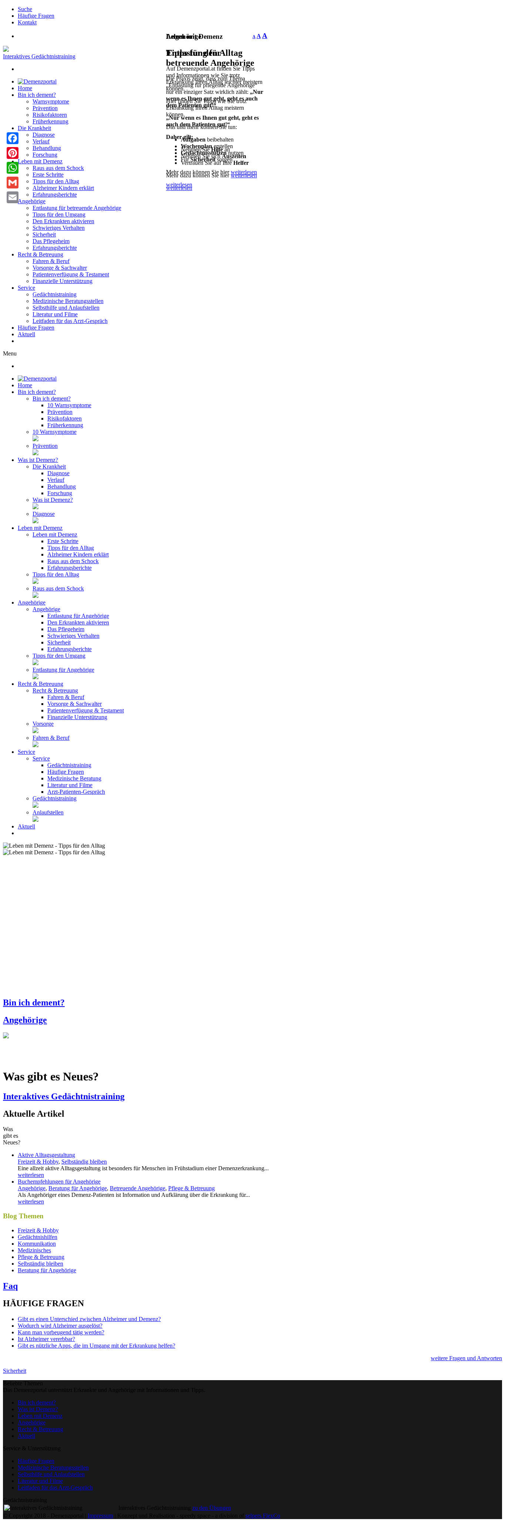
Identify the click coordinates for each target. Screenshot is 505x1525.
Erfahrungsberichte (55, 194)
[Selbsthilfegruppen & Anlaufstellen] (35, 820)
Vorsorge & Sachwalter (60, 268)
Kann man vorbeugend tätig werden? (61, 1332)
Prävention (45, 108)
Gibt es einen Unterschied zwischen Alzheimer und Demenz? (89, 1319)
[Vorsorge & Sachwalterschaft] (35, 731)
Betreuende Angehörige (137, 1188)
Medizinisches (34, 1250)
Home (25, 88)
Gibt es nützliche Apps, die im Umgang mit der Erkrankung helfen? (96, 1345)
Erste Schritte (48, 174)
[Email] (12, 197)
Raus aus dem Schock (58, 168)
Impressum (100, 1515)
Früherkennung (50, 121)
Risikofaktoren (50, 115)
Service (26, 288)
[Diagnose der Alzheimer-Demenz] (35, 521)
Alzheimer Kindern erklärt (63, 188)
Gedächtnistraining (55, 294)
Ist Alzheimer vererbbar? (46, 1339)
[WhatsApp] (12, 167)
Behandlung (47, 148)
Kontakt (27, 22)
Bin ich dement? (37, 95)
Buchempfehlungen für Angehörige (59, 1181)
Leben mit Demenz (40, 161)
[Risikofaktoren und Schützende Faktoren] (35, 453)
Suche (25, 9)
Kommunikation (37, 1243)
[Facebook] (12, 138)
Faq (10, 1286)
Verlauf (41, 141)
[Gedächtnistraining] (35, 806)
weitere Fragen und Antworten (466, 1358)
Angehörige (31, 201)
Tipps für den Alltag (56, 181)
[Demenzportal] (37, 81)
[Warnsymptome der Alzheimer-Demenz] (35, 439)
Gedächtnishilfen (37, 1237)
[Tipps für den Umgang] (35, 663)
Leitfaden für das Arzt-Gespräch (70, 321)
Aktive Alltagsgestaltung (46, 1155)
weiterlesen (244, 175)
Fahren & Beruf (51, 261)
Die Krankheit (34, 128)
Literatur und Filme (55, 314)
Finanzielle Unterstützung (62, 281)
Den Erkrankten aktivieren (63, 221)
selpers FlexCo (262, 1515)
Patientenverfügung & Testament (71, 274)
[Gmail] (12, 182)
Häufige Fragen (36, 16)
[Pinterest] (12, 153)
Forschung (45, 155)
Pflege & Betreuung (191, 1188)
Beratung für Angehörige (77, 1188)
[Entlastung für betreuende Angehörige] (35, 677)
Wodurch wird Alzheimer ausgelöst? (60, 1326)
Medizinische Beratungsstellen (68, 301)
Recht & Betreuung (40, 254)
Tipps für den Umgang (59, 214)
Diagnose (44, 135)
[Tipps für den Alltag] (35, 582)
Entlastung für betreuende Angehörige (77, 208)
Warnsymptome (51, 101)
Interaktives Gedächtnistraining (39, 56)
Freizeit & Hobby (38, 1161)
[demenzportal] (6, 50)
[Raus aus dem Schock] (35, 596)
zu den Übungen (211, 1508)
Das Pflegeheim (51, 241)
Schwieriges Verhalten (59, 228)
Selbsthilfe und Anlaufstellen (66, 307)
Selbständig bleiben (84, 1161)
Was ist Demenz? (38, 1409)
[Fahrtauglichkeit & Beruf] (35, 745)
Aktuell (26, 334)
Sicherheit (44, 234)
